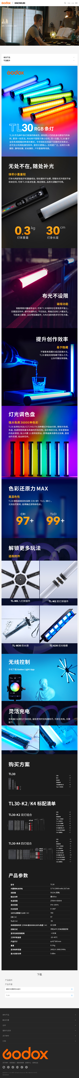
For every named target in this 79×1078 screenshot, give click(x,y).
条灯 (15, 26)
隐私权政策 (6, 1075)
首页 (3, 26)
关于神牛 (5, 1063)
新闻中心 (28, 1063)
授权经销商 (20, 1063)
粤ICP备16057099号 (31, 1072)
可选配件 (7, 60)
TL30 (8, 995)
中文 (69, 3)
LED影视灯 (9, 26)
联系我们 (12, 1063)
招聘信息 (35, 1063)
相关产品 (7, 57)
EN (73, 3)
